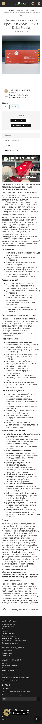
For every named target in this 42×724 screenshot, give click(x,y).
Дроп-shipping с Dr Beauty (10, 638)
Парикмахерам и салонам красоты (14, 641)
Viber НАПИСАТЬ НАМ (9, 680)
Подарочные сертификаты (11, 666)
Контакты (5, 631)
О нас (4, 629)
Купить (19, 120)
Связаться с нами (8, 651)
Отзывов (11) (12, 150)
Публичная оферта (8, 624)
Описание (11, 135)
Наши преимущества (9, 636)
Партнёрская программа (10, 668)
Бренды (4, 663)
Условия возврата (8, 627)
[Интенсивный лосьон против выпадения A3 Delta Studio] (21, 54)
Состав (7, 145)
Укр (8, 688)
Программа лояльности (10, 643)
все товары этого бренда (17, 97)
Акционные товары (8, 670)
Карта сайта (6, 655)
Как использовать (12, 140)
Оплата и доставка (8, 634)
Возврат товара (7, 653)
